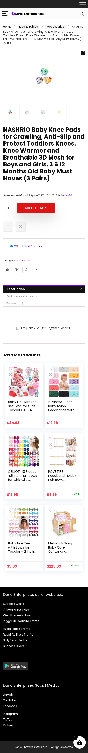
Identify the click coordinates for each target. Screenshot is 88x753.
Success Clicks (13, 604)
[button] (83, 53)
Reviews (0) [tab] (14, 303)
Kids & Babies (28, 27)
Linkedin (8, 695)
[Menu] (5, 13)
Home (7, 27)
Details (66, 195)
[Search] (82, 13)
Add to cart (36, 208)
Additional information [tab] (22, 296)
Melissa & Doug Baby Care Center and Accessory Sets (60, 549)
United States (30, 246)
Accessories (55, 27)
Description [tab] (15, 289)
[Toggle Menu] (82, 4)
